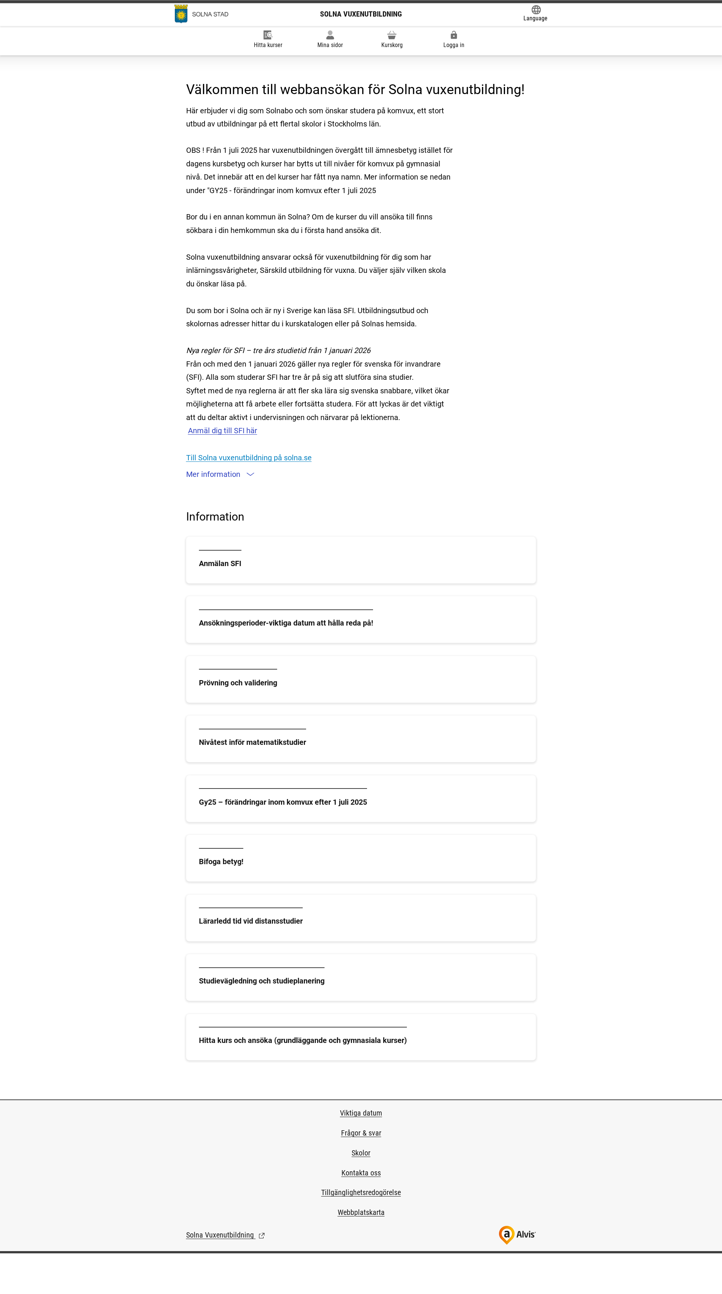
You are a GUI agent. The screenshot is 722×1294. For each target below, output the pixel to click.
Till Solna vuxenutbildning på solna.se (249, 457)
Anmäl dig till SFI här (222, 430)
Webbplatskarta (361, 1212)
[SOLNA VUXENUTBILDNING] (201, 14)
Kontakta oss (361, 1172)
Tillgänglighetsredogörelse (361, 1192)
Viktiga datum (361, 1112)
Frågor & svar (361, 1132)
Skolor (361, 1152)
